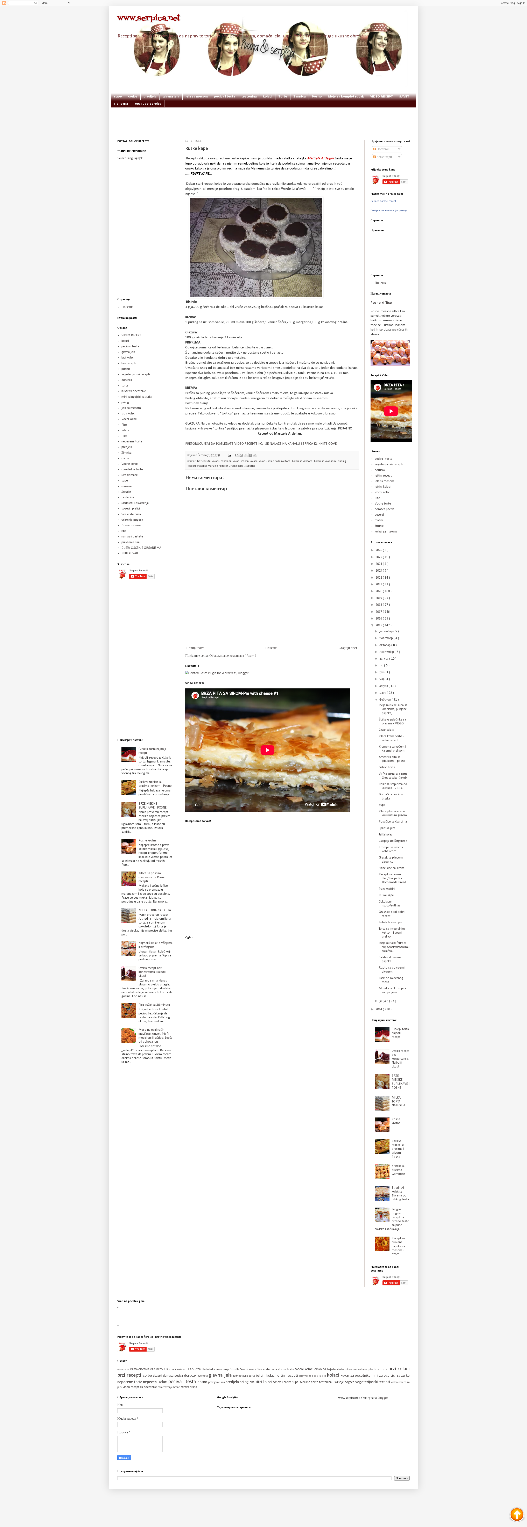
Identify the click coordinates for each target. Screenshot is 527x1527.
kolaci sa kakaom (302, 461)
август (384, 658)
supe (118, 96)
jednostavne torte (244, 1375)
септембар (387, 652)
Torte (282, 96)
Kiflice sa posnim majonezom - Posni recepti (151, 877)
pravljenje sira (130, 542)
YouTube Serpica (147, 104)
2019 (379, 598)
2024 (379, 564)
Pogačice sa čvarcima (393, 821)
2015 (379, 625)
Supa (382, 805)
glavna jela (171, 96)
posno (125, 369)
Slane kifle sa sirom (391, 868)
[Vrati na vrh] (517, 1515)
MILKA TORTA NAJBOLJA (155, 910)
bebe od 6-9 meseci (349, 1369)
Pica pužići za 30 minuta (154, 1005)
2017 (379, 612)
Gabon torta (387, 767)
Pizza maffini (387, 889)
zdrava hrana (189, 1387)
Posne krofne (147, 840)
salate (125, 430)
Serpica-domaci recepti (383, 201)
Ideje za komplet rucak (346, 96)
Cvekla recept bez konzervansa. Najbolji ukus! (152, 972)
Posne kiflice (381, 303)
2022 (379, 577)
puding (342, 461)
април (384, 686)
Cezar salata (386, 730)
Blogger (383, 1398)
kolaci (267, 96)
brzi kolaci (127, 357)
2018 (379, 605)
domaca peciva (384, 509)
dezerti (379, 514)
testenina (249, 96)
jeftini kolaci (383, 487)
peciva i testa (224, 96)
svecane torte (309, 1382)
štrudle (379, 526)
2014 (379, 1009)
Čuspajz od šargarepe (393, 841)
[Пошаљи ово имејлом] (237, 455)
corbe (132, 96)
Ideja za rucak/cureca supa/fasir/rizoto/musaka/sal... (394, 947)
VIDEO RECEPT (381, 96)
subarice (250, 466)
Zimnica (299, 96)
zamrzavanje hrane (169, 1387)
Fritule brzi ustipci (390, 922)
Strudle (126, 492)
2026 (379, 550)
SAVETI (404, 96)
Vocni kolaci (129, 419)
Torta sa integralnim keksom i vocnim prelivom (392, 932)
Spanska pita (387, 828)
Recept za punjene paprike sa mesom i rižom (398, 1246)
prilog (125, 402)
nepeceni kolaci (155, 1382)
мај (382, 679)
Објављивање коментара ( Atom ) (232, 656)
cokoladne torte (132, 469)
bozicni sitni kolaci (208, 461)
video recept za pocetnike (140, 1387)
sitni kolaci (128, 413)
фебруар (385, 699)
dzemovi (203, 1375)
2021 (379, 584)
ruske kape (237, 466)
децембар (386, 631)
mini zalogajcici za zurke (136, 397)
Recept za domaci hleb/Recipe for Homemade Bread (392, 878)
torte (124, 385)
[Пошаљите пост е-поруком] (229, 455)
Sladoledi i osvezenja (135, 503)
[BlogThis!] (241, 455)
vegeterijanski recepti (135, 374)
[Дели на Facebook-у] (250, 455)
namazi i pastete (132, 536)
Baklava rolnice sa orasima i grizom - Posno (398, 1149)
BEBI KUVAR (129, 553)
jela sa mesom (196, 96)
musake (126, 486)
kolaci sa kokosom (325, 461)
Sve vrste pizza (131, 514)
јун (382, 672)
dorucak (126, 380)
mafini (379, 520)
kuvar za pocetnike (133, 391)
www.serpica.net (148, 18)
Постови (382, 149)
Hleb (124, 436)
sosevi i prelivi (130, 508)
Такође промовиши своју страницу (389, 210)
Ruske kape (386, 895)
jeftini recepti (383, 475)
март (383, 693)
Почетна (121, 104)
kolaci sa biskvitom (279, 461)
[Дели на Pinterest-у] (255, 455)
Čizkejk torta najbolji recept (400, 1033)
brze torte (381, 1369)
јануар (384, 1001)
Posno (317, 96)
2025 (379, 557)
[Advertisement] (263, 129)
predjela (149, 96)
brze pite (367, 1369)
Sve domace (129, 475)
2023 (379, 570)
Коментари (384, 157)
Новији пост (195, 648)
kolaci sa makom (386, 531)
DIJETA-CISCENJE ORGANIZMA (141, 548)
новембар (386, 638)
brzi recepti (128, 363)
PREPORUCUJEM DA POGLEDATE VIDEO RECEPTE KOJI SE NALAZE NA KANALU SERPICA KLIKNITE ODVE (261, 444)
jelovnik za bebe (309, 1376)
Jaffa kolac (385, 834)
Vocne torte (129, 464)
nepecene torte (131, 441)
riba (123, 531)
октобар (385, 645)
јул (381, 665)
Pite (124, 425)
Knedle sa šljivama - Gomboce (398, 1169)
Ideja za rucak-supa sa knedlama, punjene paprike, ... (393, 709)
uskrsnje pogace (132, 520)
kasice (323, 1376)
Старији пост (348, 648)
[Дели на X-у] (246, 455)
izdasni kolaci (249, 461)
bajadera (332, 1369)
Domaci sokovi (131, 525)
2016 (379, 618)
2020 (379, 591)
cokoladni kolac (230, 461)
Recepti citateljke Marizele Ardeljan (208, 466)
